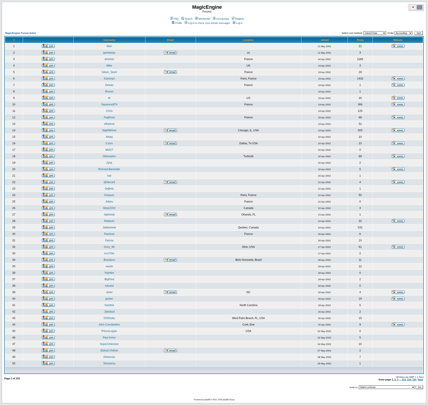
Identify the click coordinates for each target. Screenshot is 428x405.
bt (109, 98)
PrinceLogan (109, 331)
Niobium (109, 221)
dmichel (109, 59)
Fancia (109, 240)
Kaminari (109, 78)
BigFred (109, 279)
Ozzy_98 (109, 246)
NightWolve (109, 130)
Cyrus (109, 143)
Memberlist (204, 18)
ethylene (109, 123)
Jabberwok (109, 227)
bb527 (109, 149)
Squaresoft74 (109, 104)
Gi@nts (109, 188)
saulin (109, 266)
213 (404, 379)
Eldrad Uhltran (109, 350)
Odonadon (109, 156)
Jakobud (109, 311)
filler (109, 46)
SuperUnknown (109, 344)
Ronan (109, 91)
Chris (109, 111)
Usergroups (222, 18)
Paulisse (109, 234)
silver (109, 292)
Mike (109, 65)
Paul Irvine (109, 337)
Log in (239, 23)
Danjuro (109, 195)
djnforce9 (109, 182)
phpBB (207, 399)
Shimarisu (109, 363)
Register (239, 18)
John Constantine (109, 324)
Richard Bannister (109, 169)
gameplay (109, 52)
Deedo (109, 85)
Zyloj (109, 162)
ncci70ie (109, 253)
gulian (109, 298)
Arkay (109, 136)
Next (420, 379)
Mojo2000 (109, 208)
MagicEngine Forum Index (20, 33)
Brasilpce (109, 259)
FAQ (176, 18)
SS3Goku (109, 318)
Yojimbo (109, 272)
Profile (178, 23)
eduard (109, 285)
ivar (109, 175)
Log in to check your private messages (209, 23)
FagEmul (109, 117)
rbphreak (109, 214)
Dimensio (109, 357)
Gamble (109, 305)
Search (188, 18)
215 (414, 379)
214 (409, 379)
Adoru (109, 201)
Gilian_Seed (109, 72)
